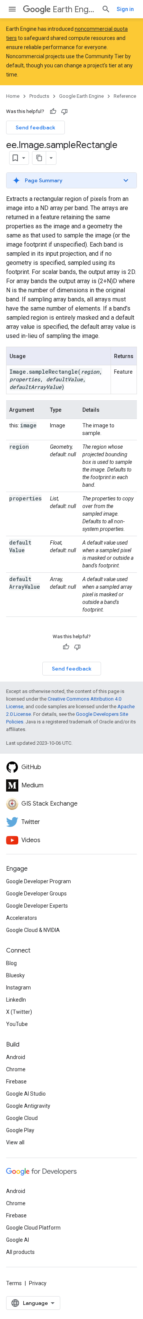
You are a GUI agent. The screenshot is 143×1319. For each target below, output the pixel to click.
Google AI (17, 1240)
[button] (71, 180)
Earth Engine (74, 9)
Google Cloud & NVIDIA (33, 930)
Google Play (20, 1130)
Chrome (16, 1069)
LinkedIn (16, 1000)
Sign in (125, 9)
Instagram (18, 987)
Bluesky (15, 975)
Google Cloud (22, 1118)
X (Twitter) (19, 1012)
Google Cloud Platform (33, 1228)
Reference (125, 96)
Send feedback (35, 127)
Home (12, 96)
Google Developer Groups (36, 893)
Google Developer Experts (37, 906)
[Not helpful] (64, 111)
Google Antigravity (28, 1106)
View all (15, 1142)
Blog (11, 963)
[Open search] (106, 9)
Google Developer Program (38, 881)
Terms (14, 1283)
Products (39, 96)
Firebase (16, 1081)
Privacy (38, 1283)
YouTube (17, 1024)
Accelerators (21, 918)
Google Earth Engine (81, 96)
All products (20, 1252)
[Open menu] (12, 9)
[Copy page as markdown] (39, 157)
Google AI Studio (26, 1094)
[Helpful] (53, 111)
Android (15, 1057)
